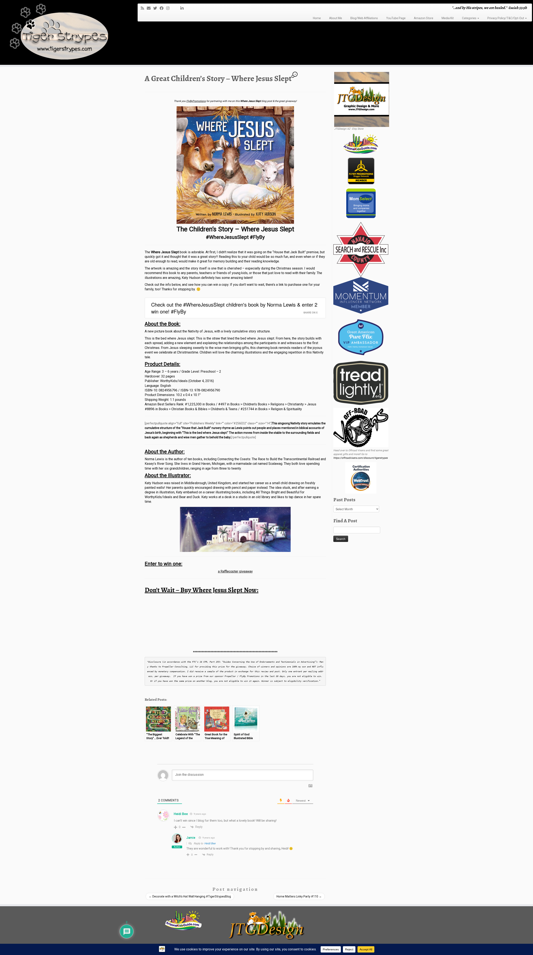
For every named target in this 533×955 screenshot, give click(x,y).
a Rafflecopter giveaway (235, 571)
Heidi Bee (209, 843)
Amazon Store (423, 18)
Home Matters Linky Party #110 (299, 896)
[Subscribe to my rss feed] (144, 8)
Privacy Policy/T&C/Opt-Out (506, 18)
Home (317, 18)
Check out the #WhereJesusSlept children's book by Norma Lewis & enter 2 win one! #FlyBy (234, 308)
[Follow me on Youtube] (176, 8)
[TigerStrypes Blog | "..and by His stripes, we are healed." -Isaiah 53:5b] (61, 33)
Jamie (191, 837)
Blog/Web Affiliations (364, 18)
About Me (335, 18)
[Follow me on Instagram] (169, 8)
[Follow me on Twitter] (156, 8)
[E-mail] (150, 8)
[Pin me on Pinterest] (179, 8)
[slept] (235, 165)
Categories (469, 18)
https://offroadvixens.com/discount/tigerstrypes (360, 457)
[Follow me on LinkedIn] (183, 8)
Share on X (310, 312)
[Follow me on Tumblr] (173, 8)
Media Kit (448, 18)
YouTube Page (396, 18)
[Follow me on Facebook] (163, 8)
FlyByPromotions (196, 101)
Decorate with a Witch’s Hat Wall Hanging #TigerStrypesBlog (190, 896)
